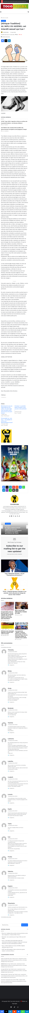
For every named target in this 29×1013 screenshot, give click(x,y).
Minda (10, 671)
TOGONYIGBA (6, 32)
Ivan (9, 837)
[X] (13, 516)
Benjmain (11, 708)
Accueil (3, 17)
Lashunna (11, 738)
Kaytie (10, 809)
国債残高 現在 (3, 963)
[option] (14, 527)
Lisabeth (10, 777)
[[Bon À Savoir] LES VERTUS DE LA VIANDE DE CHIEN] (21, 605)
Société (6, 17)
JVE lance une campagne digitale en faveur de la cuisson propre (7, 632)
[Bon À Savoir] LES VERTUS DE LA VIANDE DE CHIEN (21, 612)
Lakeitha (10, 761)
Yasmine (10, 723)
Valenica (10, 871)
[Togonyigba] (14, 6)
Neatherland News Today (5, 974)
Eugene (10, 886)
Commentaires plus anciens (6, 647)
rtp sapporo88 (3, 969)
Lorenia (10, 794)
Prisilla (10, 857)
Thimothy (11, 650)
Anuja (9, 688)
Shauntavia (11, 903)
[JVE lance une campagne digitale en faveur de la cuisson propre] (7, 626)
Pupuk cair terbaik (4, 958)
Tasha (9, 823)
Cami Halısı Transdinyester (6, 979)
